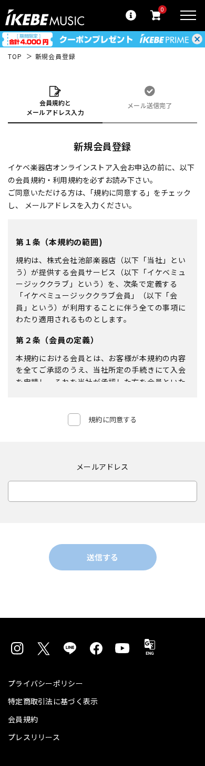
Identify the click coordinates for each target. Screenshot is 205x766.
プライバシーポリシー (45, 683)
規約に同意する (112, 419)
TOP (15, 56)
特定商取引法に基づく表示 (53, 701)
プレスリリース (34, 737)
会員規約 (23, 719)
